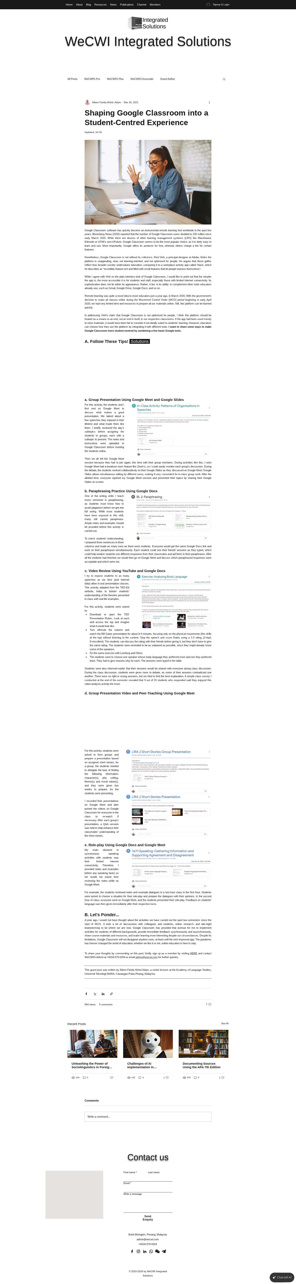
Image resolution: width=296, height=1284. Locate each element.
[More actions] (209, 102)
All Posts (72, 78)
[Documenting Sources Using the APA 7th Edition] (204, 1044)
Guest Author (167, 78)
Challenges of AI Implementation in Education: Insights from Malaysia (145, 1065)
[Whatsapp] (151, 1251)
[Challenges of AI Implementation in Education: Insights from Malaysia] (148, 1044)
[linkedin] (145, 1251)
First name (130, 1172)
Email (127, 1183)
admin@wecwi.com (148, 1239)
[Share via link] (111, 993)
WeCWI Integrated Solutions (148, 41)
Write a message (133, 1194)
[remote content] (148, 369)
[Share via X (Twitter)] (94, 993)
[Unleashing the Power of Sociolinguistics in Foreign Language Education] (92, 1044)
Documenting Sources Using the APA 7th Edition (201, 1065)
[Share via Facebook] (86, 993)
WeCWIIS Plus (115, 78)
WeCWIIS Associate (142, 78)
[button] (224, 79)
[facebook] (132, 1251)
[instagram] (138, 1251)
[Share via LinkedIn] (103, 993)
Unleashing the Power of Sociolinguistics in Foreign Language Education (91, 1065)
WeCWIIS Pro (92, 78)
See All (225, 1023)
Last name (153, 1172)
